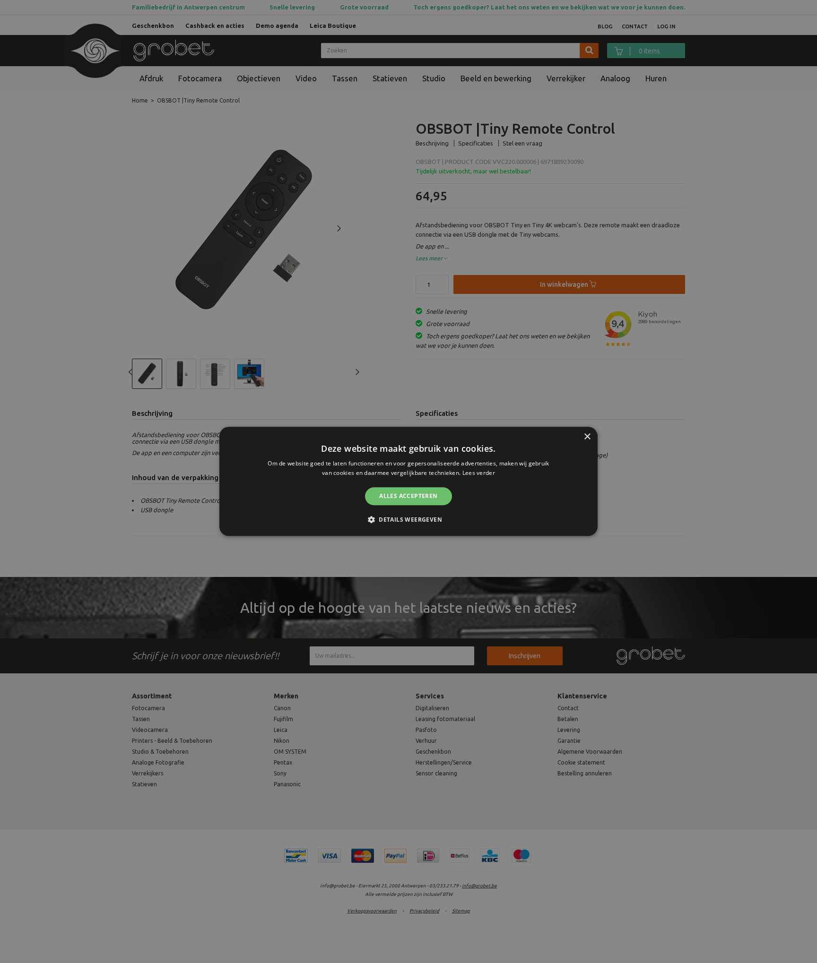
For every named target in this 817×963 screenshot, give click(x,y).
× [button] (587, 436)
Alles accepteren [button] (408, 496)
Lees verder (478, 473)
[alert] (408, 481)
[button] (408, 519)
